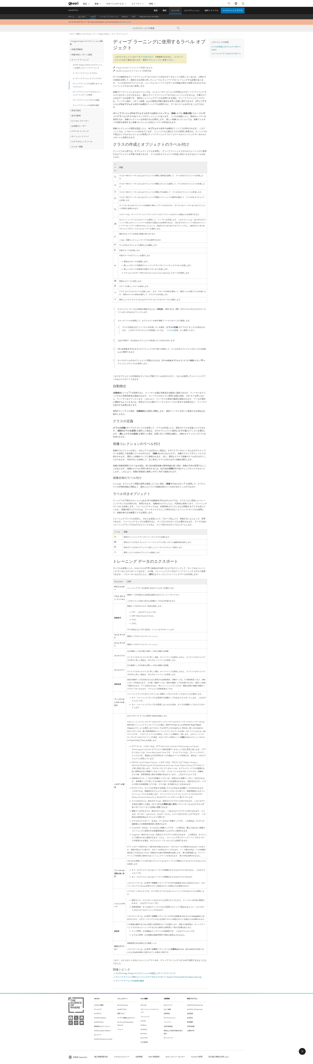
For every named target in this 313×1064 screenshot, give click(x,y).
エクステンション (192, 10)
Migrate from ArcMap (149, 16)
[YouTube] (81, 1023)
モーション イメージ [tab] (80, 136)
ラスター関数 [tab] (77, 147)
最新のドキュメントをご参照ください (158, 60)
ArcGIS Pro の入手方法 (233, 10)
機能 (165, 10)
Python (125, 16)
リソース (175, 10)
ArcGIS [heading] (96, 998)
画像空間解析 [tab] (77, 49)
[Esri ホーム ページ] (73, 4)
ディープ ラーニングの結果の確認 (86, 105)
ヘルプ (93, 16)
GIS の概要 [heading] (144, 998)
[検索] (229, 3)
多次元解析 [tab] (76, 116)
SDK (133, 16)
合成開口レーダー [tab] (79, 126)
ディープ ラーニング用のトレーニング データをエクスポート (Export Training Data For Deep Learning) (158, 977)
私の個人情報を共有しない (219, 1057)
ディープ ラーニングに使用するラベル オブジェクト (87, 85)
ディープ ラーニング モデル (86, 73)
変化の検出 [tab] (76, 110)
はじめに (82, 16)
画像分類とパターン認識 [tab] (82, 55)
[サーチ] (178, 28)
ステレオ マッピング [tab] (80, 131)
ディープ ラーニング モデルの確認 (86, 100)
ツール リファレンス (109, 16)
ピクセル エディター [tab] (80, 121)
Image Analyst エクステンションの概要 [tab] (86, 42)
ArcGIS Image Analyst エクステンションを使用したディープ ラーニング (87, 66)
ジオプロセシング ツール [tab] (82, 141)
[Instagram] (76, 1023)
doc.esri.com (125, 22)
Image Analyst (103, 34)
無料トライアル (211, 10)
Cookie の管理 (196, 1057)
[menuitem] (103, 1005)
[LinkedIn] (81, 1018)
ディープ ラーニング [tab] (80, 60)
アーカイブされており (144, 57)
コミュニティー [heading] (122, 998)
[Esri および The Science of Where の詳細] (76, 1006)
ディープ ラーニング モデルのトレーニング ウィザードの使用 (87, 93)
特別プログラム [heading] (192, 998)
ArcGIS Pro (73, 10)
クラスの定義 (172, 330)
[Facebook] (70, 1018)
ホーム (71, 16)
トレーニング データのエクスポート (226, 53)
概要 (156, 10)
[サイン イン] (243, 3)
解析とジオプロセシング (86, 34)
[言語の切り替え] (235, 3)
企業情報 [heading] (167, 998)
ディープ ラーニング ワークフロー (89, 78)
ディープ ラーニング (119, 34)
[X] (76, 1018)
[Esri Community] (70, 1023)
